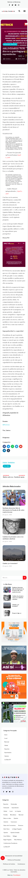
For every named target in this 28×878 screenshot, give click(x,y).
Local (5, 738)
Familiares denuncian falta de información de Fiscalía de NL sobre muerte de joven (13, 510)
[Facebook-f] (9, 5)
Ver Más (7, 466)
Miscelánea (13, 814)
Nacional (13, 44)
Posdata (6, 814)
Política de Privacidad (14, 860)
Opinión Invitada (15, 832)
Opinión (6, 756)
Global (6, 745)
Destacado (6, 807)
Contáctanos (21, 864)
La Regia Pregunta (17, 829)
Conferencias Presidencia (10, 843)
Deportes (6, 749)
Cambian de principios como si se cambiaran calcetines (18, 597)
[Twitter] (12, 5)
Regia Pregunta (7, 839)
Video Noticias (18, 839)
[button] (19, 11)
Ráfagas (15, 836)
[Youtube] (15, 5)
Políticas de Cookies (9, 864)
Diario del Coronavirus (10, 825)
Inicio (5, 734)
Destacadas (7, 44)
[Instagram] (18, 5)
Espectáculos (7, 752)
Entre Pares (7, 829)
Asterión (6, 822)
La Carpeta (18, 811)
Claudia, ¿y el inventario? (10, 563)
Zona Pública (7, 836)
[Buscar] (25, 578)
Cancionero (14, 822)
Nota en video (7, 818)
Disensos (20, 825)
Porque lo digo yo (16, 613)
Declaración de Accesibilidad (13, 855)
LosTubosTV (7, 759)
